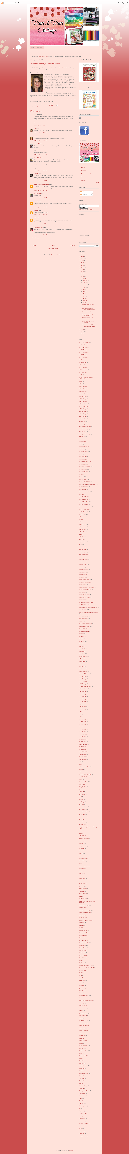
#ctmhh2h (81, 494)
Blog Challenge (83, 787)
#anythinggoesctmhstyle (85, 426)
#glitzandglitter (83, 542)
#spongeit (81, 633)
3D (80, 726)
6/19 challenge (83, 741)
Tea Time (81, 1070)
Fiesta (80, 871)
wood (80, 1128)
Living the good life (84, 942)
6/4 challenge (82, 749)
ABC (80, 761)
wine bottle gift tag (83, 1123)
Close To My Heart (43, 56)
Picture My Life (83, 1005)
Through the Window (84, 1091)
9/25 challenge (83, 759)
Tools (80, 1098)
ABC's (80, 764)
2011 (82, 332)
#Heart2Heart (82, 577)
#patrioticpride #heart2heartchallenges (88, 612)
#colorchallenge (83, 456)
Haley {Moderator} (86, 174)
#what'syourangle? (83, 671)
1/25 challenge (83, 684)
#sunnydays (82, 641)
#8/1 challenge (83, 411)
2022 (82, 256)
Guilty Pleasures (83, 893)
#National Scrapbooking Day (86, 602)
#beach (81, 439)
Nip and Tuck (82, 970)
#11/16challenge (83, 355)
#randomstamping (83, 618)
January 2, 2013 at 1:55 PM (40, 170)
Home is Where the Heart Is (85, 920)
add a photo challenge (84, 766)
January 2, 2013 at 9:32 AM (40, 125)
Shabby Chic (82, 1035)
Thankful (81, 1081)
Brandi (83, 167)
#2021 (80, 381)
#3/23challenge (83, 386)
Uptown (81, 1111)
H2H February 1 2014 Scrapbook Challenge (87, 901)
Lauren (83, 177)
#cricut (81, 474)
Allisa (35, 136)
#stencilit (81, 638)
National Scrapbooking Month (86, 968)
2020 (82, 260)
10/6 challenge (83, 694)
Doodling (81, 848)
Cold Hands (82, 814)
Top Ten (81, 1103)
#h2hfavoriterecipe (83, 554)
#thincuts (81, 658)
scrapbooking (82, 1028)
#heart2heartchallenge (84, 579)
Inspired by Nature (83, 932)
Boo (80, 789)
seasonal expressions (84, 1033)
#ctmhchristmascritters (84, 491)
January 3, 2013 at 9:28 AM (40, 224)
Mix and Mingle (83, 955)
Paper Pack (82, 985)
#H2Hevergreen (83, 552)
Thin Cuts (81, 1088)
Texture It (81, 1078)
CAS (80, 797)
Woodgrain (82, 1131)
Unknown (36, 201)
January (85, 302)
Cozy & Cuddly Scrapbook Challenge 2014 (88, 827)
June (84, 291)
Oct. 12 (81, 978)
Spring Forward (83, 1055)
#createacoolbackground (85, 466)
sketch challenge (83, 1045)
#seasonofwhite (83, 628)
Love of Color (82, 945)
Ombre (81, 983)
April (84, 296)
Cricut (80, 831)
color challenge (83, 817)
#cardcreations (82, 441)
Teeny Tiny (82, 1075)
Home (32, 47)
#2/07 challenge (83, 362)
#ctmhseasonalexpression (85, 507)
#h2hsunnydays (83, 564)
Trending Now (82, 1106)
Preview (81, 209)
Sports (80, 1053)
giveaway (81, 886)
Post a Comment (36, 238)
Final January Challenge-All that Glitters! (88, 305)
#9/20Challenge (83, 416)
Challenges (82, 802)
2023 (82, 254)
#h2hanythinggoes (83, 547)
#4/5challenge (82, 388)
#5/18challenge (83, 394)
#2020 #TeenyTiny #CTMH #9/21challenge (86, 378)
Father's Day (82, 861)
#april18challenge (83, 429)
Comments (84, 194)
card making (82, 794)
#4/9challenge (82, 391)
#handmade (82, 567)
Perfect (81, 993)
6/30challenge (82, 746)
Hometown (82, 922)
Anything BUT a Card (84, 776)
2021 (82, 258)
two (80, 1108)
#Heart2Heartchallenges (85, 582)
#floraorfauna (82, 532)
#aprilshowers (82, 431)
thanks (81, 1083)
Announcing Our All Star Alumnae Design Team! (88, 325)
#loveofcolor (82, 592)
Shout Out (81, 1038)
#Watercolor (82, 666)
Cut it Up (81, 841)
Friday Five (82, 878)
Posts (83, 191)
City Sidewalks (83, 809)
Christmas (81, 804)
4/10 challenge (83, 729)
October (85, 282)
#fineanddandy (83, 529)
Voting (81, 1116)
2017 (82, 267)
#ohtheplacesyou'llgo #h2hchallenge (88, 607)
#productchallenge (83, 616)
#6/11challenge (83, 401)
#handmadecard (83, 572)
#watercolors (82, 669)
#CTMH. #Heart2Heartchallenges (87, 484)
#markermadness (83, 599)
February (85, 300)
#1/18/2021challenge (84, 342)
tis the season (82, 1096)
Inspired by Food (83, 930)
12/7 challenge (83, 701)
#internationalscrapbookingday (86, 587)
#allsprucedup (82, 421)
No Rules (81, 973)
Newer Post (33, 245)
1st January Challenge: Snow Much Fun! (87, 318)
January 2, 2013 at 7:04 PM (40, 190)
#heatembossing (83, 584)
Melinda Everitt (38, 218)
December (85, 278)
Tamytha (36, 173)
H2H (80, 896)
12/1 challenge (83, 699)
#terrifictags (82, 653)
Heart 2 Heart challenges (85, 910)
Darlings (81, 843)
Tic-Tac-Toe (82, 1093)
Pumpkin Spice (83, 1015)
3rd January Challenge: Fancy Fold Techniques (88, 308)
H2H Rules (39, 47)
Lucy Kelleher (37, 143)
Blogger (71, 1150)
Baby (80, 779)
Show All (97, 182)
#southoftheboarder (84, 631)
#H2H (80, 544)
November (85, 280)
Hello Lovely (82, 915)
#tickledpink (82, 661)
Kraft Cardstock (83, 935)
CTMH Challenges (83, 836)
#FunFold (81, 537)
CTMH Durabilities (84, 838)
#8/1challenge (82, 414)
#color (80, 454)
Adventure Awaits (83, 771)
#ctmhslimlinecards (84, 509)
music (80, 960)
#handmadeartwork (84, 569)
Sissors (81, 1043)
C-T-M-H (81, 792)
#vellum (81, 664)
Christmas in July (83, 807)
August (84, 287)
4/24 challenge (83, 736)
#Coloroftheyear (83, 459)
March (84, 298)
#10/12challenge (83, 350)
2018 (82, 265)
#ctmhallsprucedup (84, 486)
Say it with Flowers (83, 1023)
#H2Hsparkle (82, 562)
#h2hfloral (81, 557)
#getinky (81, 539)
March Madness (83, 947)
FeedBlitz (92, 209)
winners (81, 1126)
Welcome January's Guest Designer (88, 321)
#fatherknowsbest (83, 522)
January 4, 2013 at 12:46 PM (40, 234)
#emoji (81, 519)
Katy (35, 128)
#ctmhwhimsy (82, 514)
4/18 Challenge (83, 734)
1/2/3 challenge (83, 681)
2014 (82, 274)
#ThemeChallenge (83, 656)
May (84, 293)
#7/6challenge (82, 409)
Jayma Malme (37, 193)
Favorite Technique (84, 866)
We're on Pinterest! (86, 311)
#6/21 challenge (83, 404)
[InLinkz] (80, 117)
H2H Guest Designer (84, 905)
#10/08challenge (83, 347)
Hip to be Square (83, 917)
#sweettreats (82, 648)
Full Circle (82, 881)
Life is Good (82, 937)
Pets (80, 998)
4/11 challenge (83, 731)
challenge (81, 799)
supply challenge (83, 1065)
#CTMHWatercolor (84, 512)
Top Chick (81, 1101)
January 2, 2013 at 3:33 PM (40, 181)
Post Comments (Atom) (56, 254)
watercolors (82, 1121)
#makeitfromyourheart (84, 597)
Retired (81, 1018)
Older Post (72, 245)
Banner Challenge (83, 782)
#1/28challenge (83, 345)
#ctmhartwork (82, 489)
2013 (82, 276)
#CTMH (81, 476)
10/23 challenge (83, 689)
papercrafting (82, 988)
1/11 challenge (83, 676)
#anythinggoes (83, 424)
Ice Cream (81, 925)
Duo (80, 856)
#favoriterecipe (83, 524)
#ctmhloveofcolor (83, 504)
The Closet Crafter (38, 227)
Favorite (81, 863)
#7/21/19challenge (83, 406)
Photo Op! (81, 1003)
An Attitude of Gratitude (85, 774)
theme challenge (83, 1086)
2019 (82, 263)
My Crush (81, 963)
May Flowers (82, 952)
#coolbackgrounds (83, 464)
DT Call (81, 853)
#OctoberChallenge (84, 604)
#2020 (80, 375)
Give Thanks (82, 883)
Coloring (81, 819)
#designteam (82, 517)
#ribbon (81, 621)
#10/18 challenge (83, 352)
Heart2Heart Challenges (85, 912)
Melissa (83, 180)
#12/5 (80, 360)
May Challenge (83, 950)
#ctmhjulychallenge (84, 501)
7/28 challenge (83, 754)
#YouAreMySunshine (84, 674)
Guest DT (36, 107)
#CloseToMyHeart (83, 451)
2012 (82, 329)
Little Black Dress (83, 940)
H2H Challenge (83, 898)
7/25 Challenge (83, 751)
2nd (80, 716)
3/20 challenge (83, 721)
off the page (82, 980)
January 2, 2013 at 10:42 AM (41, 132)
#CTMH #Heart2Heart (84, 481)
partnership (82, 990)
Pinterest (81, 1010)
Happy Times (82, 907)
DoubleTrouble (83, 851)
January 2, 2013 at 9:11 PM (40, 198)
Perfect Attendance (83, 995)
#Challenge (82, 449)
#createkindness (83, 469)
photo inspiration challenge (86, 1000)
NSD (80, 975)
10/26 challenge (83, 691)
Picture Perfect (82, 1008)
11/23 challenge (83, 696)
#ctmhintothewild (83, 499)
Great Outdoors (83, 888)
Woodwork (82, 1133)
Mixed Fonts (82, 958)
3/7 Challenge (82, 724)
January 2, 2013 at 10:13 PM (40, 214)
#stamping (81, 636)
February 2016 (82, 868)
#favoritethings (83, 527)
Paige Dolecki (37, 157)
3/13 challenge (83, 719)
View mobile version (53, 248)
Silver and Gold (83, 1040)
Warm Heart (82, 1118)
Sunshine (81, 1060)
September (85, 285)
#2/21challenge (83, 367)
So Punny (81, 1048)
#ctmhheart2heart (83, 496)
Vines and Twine (83, 1113)
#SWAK (81, 646)
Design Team (82, 846)
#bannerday (82, 436)
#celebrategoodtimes (84, 446)
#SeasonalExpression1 (84, 626)
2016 (82, 269)
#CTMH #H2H (82, 479)
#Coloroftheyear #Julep (85, 461)
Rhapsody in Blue (83, 1020)
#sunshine (81, 643)
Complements (82, 822)
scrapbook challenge (84, 1025)
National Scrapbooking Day (86, 965)
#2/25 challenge (83, 370)
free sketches (82, 876)
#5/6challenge (82, 399)
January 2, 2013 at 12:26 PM (40, 154)
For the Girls (82, 873)
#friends (81, 534)
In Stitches (81, 927)
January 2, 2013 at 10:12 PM (40, 207)
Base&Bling (82, 784)
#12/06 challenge (83, 357)
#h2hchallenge (83, 549)
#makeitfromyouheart (84, 594)
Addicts (81, 769)
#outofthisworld (83, 609)
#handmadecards (83, 574)
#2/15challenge (83, 365)
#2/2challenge (82, 372)
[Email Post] (57, 105)
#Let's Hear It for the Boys (85, 589)
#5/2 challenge (83, 396)
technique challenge (84, 1073)
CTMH (81, 833)
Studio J (81, 1058)
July (84, 289)
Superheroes (82, 1063)
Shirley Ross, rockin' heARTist (41, 184)
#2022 (80, 383)
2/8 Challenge (82, 709)
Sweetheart (82, 1068)
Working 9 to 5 (83, 1136)
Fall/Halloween (83, 858)
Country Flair (82, 824)
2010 (82, 334)
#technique (82, 651)
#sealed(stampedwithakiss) (85, 623)
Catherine (83, 170)
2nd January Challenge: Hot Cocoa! (88, 314)
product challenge (83, 1013)
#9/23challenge (83, 419)
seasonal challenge (83, 1030)
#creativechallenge (83, 471)
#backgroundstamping (84, 434)
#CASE (81, 444)
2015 (82, 272)
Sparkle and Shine (83, 1050)
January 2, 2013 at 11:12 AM (41, 140)
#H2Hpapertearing (83, 559)
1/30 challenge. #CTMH (85, 686)
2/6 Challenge (82, 706)
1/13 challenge (83, 679)
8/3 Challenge (82, 756)
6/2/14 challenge (83, 744)
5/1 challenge (82, 739)
